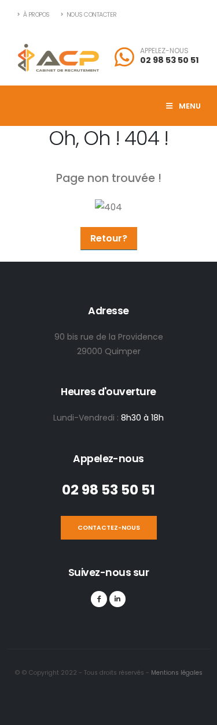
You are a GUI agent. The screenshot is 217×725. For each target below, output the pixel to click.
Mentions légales (176, 672)
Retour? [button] (108, 238)
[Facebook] (99, 599)
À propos (35, 14)
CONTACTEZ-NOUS (109, 527)
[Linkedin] (117, 599)
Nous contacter (91, 14)
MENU (189, 106)
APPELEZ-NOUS (164, 51)
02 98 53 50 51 (169, 60)
